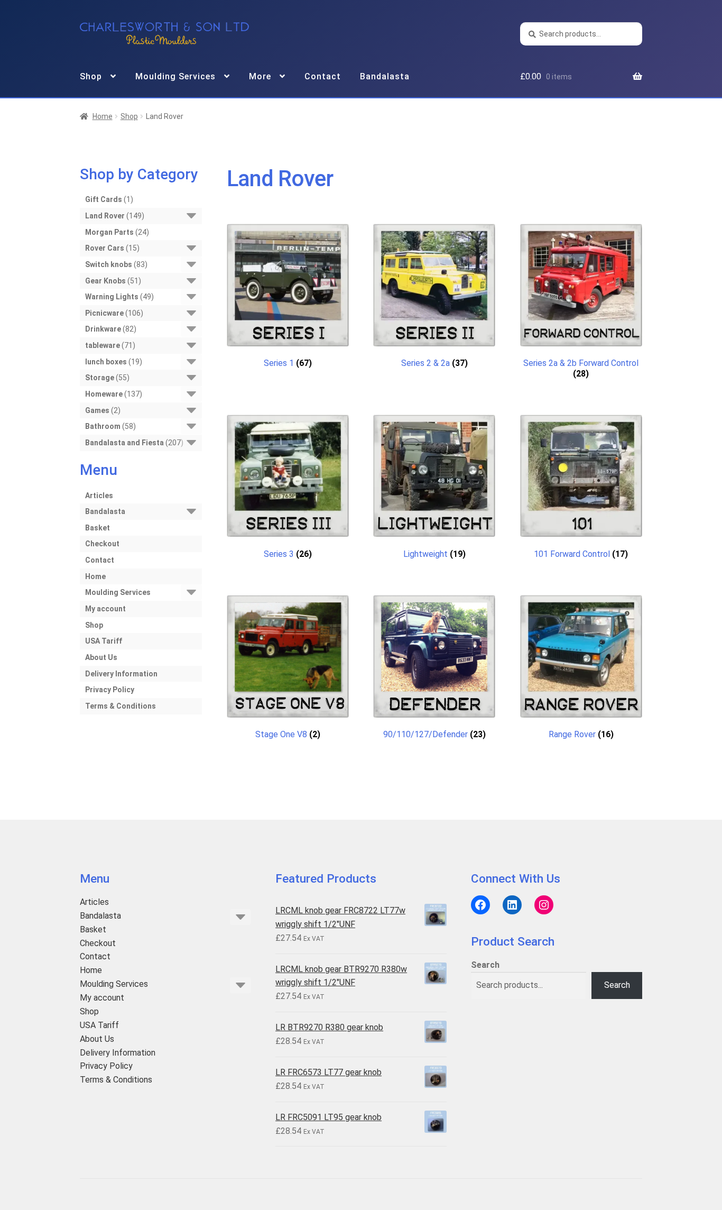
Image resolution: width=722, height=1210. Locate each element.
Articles (99, 495)
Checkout (102, 543)
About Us (101, 657)
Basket (97, 528)
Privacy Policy (109, 689)
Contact (322, 76)
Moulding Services (175, 76)
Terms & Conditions (120, 706)
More (260, 76)
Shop (91, 76)
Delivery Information (121, 674)
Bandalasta (385, 76)
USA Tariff (103, 641)
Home (102, 116)
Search (485, 965)
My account (105, 608)
